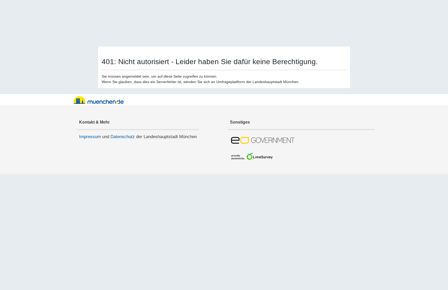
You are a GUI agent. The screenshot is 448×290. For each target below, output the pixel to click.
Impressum (90, 136)
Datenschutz (122, 136)
